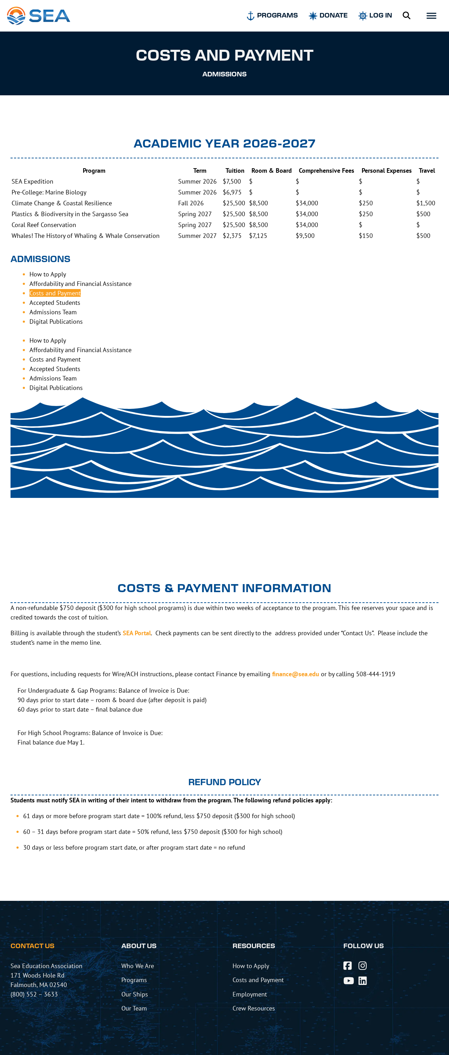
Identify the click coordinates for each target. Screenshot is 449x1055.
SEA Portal (137, 633)
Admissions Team (53, 312)
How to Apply (47, 274)
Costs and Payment (55, 293)
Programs (134, 980)
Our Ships (134, 994)
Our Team (134, 1008)
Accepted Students (54, 302)
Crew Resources (254, 1008)
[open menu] (431, 15)
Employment (250, 994)
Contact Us (32, 946)
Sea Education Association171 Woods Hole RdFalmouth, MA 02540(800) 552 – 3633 (46, 980)
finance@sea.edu (295, 674)
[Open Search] (406, 15)
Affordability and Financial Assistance (80, 283)
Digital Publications (56, 321)
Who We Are (137, 966)
